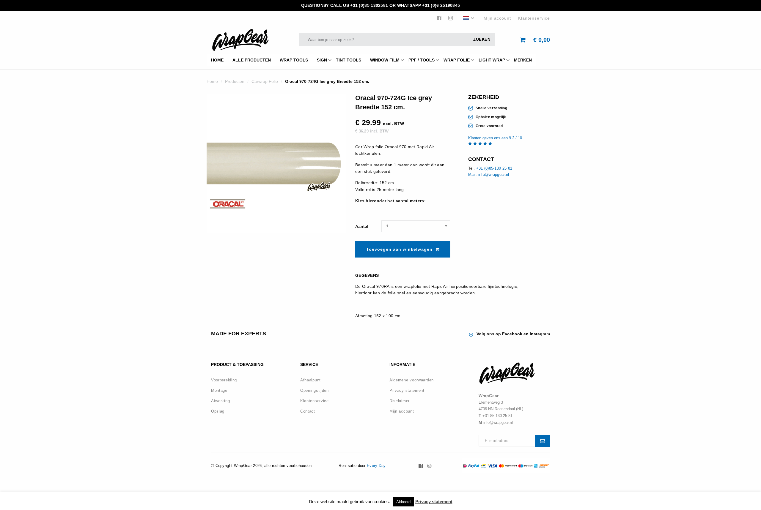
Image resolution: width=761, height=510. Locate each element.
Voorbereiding (224, 380)
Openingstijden (314, 390)
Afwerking (220, 401)
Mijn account (497, 18)
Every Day (376, 465)
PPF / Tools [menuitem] (421, 60)
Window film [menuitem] (385, 60)
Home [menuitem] (217, 60)
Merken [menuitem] (523, 60)
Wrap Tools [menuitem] (294, 60)
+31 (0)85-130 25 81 (494, 168)
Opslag (217, 411)
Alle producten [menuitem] (251, 60)
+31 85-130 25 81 (497, 415)
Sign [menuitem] (322, 60)
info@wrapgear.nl (498, 422)
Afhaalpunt (310, 380)
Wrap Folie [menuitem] (457, 60)
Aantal (361, 226)
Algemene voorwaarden (411, 380)
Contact (307, 411)
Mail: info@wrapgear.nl (488, 174)
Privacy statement (406, 390)
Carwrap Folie (264, 81)
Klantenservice (534, 18)
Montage (219, 390)
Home (212, 81)
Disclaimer (399, 401)
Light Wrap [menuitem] (492, 60)
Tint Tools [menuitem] (348, 60)
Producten (234, 81)
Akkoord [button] (403, 502)
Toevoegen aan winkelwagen (399, 249)
